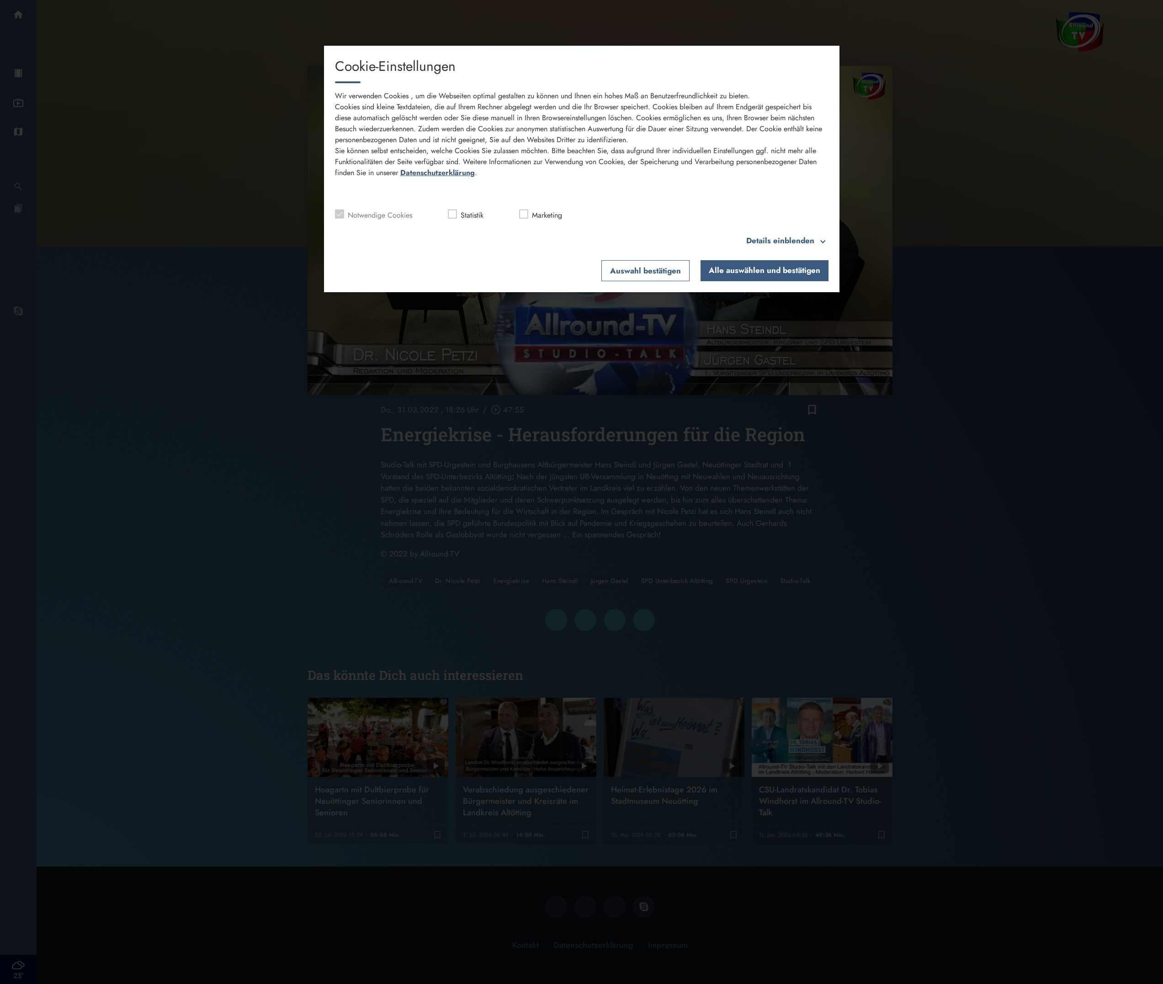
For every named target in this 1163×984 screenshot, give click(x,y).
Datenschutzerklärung (437, 172)
